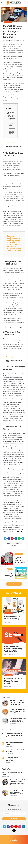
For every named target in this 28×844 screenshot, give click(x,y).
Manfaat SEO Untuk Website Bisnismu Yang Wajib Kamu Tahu (13, 648)
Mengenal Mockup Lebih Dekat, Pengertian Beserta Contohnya (18, 720)
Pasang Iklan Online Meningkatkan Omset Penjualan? (20, 559)
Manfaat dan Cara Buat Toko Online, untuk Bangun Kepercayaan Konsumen (17, 782)
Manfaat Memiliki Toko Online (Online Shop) (13, 617)
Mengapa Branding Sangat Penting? (14, 743)
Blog (4, 56)
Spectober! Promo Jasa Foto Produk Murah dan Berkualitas (17, 711)
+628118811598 (19, 531)
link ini (21, 527)
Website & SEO (7, 22)
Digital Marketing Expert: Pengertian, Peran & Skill (8, 574)
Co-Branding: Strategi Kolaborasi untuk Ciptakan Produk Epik (17, 792)
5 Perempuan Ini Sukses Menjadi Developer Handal (13, 681)
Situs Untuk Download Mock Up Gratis (15, 750)
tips (13, 543)
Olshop (8, 543)
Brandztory (9, 839)
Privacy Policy (13, 840)
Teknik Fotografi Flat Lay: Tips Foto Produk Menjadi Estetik (17, 702)
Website (14, 545)
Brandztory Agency (8, 40)
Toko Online (18, 543)
